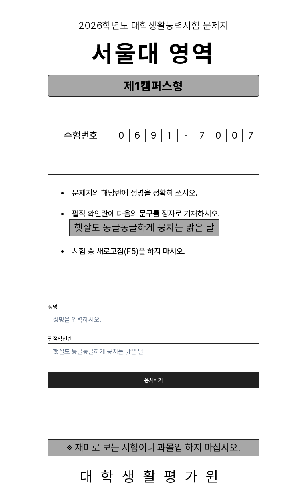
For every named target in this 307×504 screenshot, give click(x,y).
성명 (53, 307)
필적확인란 (60, 338)
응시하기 (153, 380)
